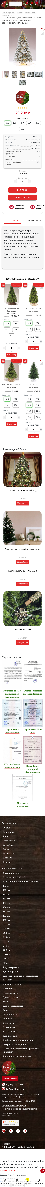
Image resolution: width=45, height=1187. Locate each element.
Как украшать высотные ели (22, 570)
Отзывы (7, 862)
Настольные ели (12, 984)
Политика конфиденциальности (19, 1108)
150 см (6, 898)
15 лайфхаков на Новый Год (22, 490)
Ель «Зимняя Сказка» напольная (11, 385)
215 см (6, 928)
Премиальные (10, 993)
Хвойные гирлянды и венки (18, 1040)
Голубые (7, 1018)
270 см (6, 954)
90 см (6, 963)
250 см (6, 950)
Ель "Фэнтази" (10, 1031)
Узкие (6, 1001)
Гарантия (8, 845)
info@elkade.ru (15, 1089)
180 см (6, 911)
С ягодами (8, 1023)
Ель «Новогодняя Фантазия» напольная (11, 310)
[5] (27, 107)
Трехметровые (10, 997)
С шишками (9, 1027)
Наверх (6, 1143)
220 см (6, 933)
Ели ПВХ (7, 980)
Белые (6, 1010)
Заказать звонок (10, 1078)
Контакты (8, 849)
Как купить (9, 832)
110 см (6, 886)
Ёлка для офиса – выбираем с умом (22, 549)
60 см (6, 958)
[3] (22, 107)
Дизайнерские (10, 971)
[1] (18, 107)
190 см (6, 920)
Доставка (8, 836)
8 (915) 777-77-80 (14, 1084)
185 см (6, 916)
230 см (6, 941)
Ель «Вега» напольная (33, 385)
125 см (6, 894)
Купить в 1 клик (23, 197)
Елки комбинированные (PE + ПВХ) (21, 881)
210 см (6, 924)
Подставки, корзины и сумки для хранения (21, 1050)
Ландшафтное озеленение (17, 1056)
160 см (6, 907)
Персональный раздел (14, 1105)
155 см (6, 903)
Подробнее (22, 503)
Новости (7, 857)
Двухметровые (11, 967)
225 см (6, 937)
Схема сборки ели (23, 629)
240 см (6, 946)
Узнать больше (8, 1170)
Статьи (6, 827)
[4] (25, 107)
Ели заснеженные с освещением (20, 975)
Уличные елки (10, 1035)
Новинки (8, 988)
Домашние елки (11, 873)
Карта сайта (9, 853)
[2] (20, 107)
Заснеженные (10, 1014)
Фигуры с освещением (15, 1044)
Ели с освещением (13, 1005)
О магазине (9, 840)
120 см (6, 890)
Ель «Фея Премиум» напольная (33, 309)
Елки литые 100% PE (14, 877)
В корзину (22, 190)
